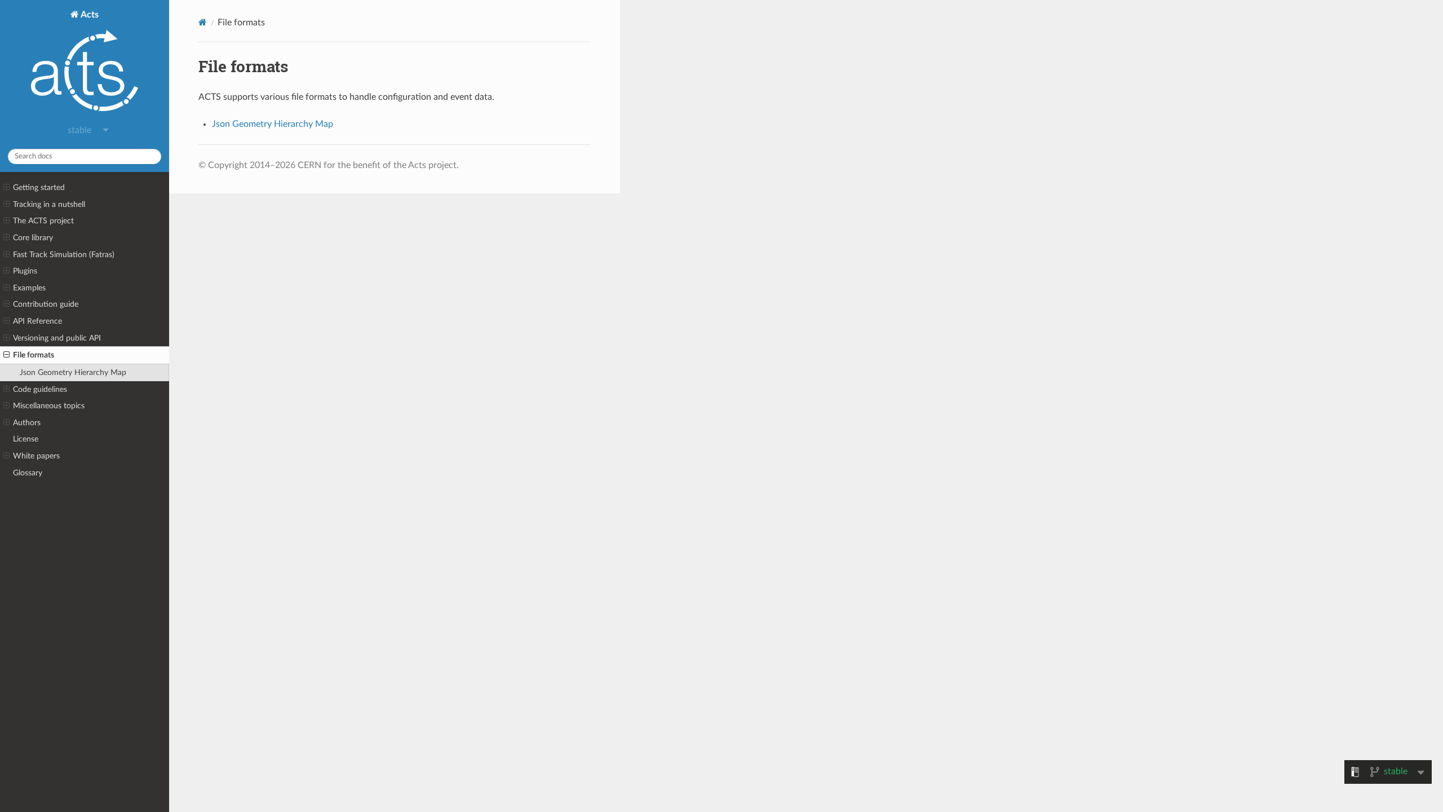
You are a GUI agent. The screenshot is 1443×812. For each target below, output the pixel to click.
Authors (27, 422)
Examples (29, 288)
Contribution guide (45, 304)
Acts (89, 14)
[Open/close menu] (6, 188)
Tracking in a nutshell (49, 204)
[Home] (202, 22)
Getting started (39, 187)
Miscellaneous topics (49, 405)
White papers (36, 456)
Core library (33, 237)
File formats (33, 355)
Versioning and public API (57, 338)
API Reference (37, 321)
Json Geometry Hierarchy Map (73, 372)
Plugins (25, 271)
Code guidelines (40, 389)
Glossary (27, 473)
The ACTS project (43, 221)
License (25, 439)
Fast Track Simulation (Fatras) (63, 254)
